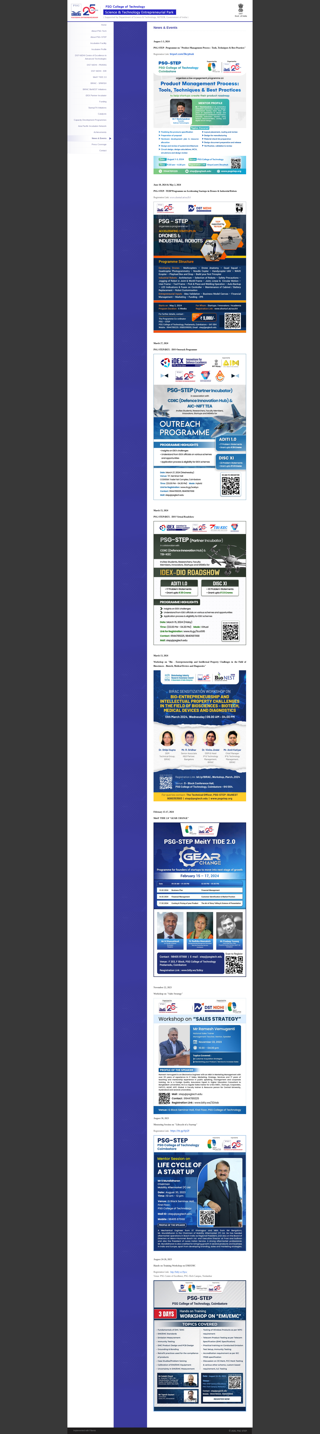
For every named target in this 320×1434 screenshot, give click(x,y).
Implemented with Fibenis (84, 1430)
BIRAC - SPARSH (98, 83)
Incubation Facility (98, 43)
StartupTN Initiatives (97, 108)
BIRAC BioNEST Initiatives (94, 89)
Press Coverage (99, 144)
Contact (102, 150)
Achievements (100, 132)
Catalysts (102, 114)
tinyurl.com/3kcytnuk (182, 54)
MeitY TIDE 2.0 (99, 77)
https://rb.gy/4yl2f (179, 1130)
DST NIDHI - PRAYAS (96, 65)
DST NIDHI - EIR (98, 71)
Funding (102, 101)
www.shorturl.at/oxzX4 (180, 197)
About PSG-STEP (98, 37)
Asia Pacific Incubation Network (92, 126)
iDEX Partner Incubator (96, 95)
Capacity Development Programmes (90, 120)
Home (103, 25)
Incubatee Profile (98, 49)
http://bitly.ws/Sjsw (178, 1272)
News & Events (99, 138)
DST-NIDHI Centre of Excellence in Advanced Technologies (90, 57)
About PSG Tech (98, 31)
